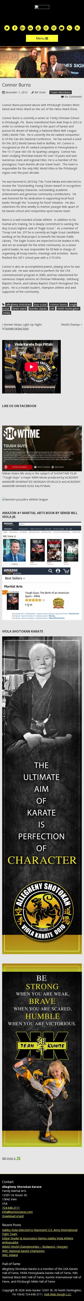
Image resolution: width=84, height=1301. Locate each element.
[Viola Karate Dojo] (42, 11)
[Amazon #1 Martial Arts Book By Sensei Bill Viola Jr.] (42, 524)
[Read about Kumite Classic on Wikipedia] (54, 27)
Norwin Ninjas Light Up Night (22, 324)
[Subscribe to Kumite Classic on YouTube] (38, 27)
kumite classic (38, 308)
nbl (52, 308)
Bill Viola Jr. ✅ (11, 1158)
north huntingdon (68, 308)
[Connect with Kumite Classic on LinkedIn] (30, 27)
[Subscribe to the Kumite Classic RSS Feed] (77, 27)
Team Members (60, 92)
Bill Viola (40, 92)
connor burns (58, 304)
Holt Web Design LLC (57, 1294)
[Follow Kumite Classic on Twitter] (7, 27)
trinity (6, 313)
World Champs (71, 324)
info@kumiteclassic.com (17, 1212)
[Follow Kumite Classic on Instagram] (46, 27)
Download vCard (13, 1216)
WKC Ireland (10, 1255)
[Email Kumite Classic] (61, 27)
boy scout (40, 304)
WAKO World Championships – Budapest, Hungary (35, 1246)
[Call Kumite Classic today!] (69, 27)
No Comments (73, 96)
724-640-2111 (11, 1208)
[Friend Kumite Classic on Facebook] (15, 27)
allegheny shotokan (18, 304)
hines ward (19, 308)
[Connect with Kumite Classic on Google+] (22, 27)
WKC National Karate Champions (23, 1251)
